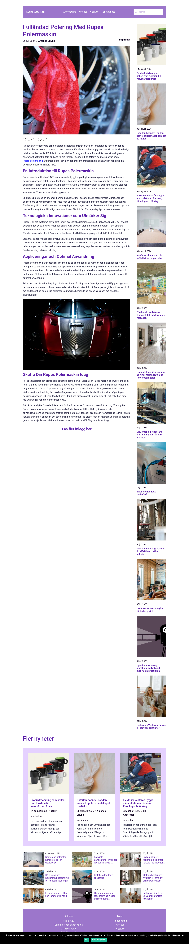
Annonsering (69, 11)
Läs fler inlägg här (77, 429)
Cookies (94, 11)
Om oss (83, 11)
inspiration (124, 39)
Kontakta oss (108, 11)
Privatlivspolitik (98, 940)
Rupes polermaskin (33, 160)
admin (54, 811)
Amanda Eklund (46, 40)
